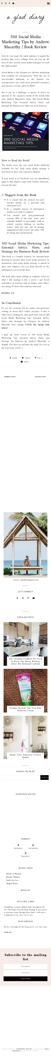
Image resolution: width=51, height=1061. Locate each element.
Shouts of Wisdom (13, 874)
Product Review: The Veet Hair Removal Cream (26, 709)
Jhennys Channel (13, 877)
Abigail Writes (12, 883)
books (25, 32)
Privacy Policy (8, 1049)
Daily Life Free (12, 880)
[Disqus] (25, 413)
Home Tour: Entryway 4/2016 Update (25, 756)
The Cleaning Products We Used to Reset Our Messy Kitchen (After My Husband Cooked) (25, 661)
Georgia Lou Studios (30, 1051)
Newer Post (10, 377)
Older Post (40, 377)
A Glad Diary (37, 1049)
